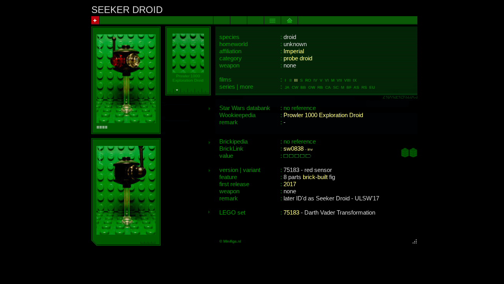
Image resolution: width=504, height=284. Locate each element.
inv (310, 149)
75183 (291, 212)
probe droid (298, 58)
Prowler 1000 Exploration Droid (323, 115)
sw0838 (294, 149)
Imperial (294, 51)
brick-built (315, 177)
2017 (290, 184)
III (296, 80)
